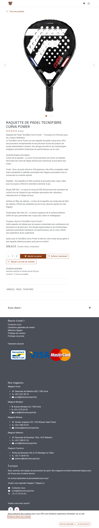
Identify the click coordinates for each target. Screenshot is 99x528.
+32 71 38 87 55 (22, 456)
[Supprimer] (8, 256)
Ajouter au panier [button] (34, 256)
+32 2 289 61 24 (22, 440)
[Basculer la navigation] (88, 3)
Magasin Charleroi (16, 448)
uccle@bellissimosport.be (26, 397)
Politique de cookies (16, 333)
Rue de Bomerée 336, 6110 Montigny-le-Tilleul (34, 453)
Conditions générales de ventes (21, 327)
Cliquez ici (39, 483)
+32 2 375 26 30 (21, 409)
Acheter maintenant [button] (59, 256)
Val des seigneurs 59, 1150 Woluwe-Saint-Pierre (35, 422)
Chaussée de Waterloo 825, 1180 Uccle (31, 391)
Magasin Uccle (14, 386)
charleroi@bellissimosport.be (27, 458)
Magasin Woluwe (15, 417)
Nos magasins (15, 382)
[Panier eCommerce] (83, 3)
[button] (5, 65)
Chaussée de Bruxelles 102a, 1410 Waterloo (33, 437)
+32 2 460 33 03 (22, 425)
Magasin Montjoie (15, 402)
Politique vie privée (16, 336)
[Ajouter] (17, 256)
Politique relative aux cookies (19, 517)
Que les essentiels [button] (67, 524)
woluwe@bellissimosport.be (27, 428)
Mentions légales (15, 330)
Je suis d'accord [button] (83, 524)
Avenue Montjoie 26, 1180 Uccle (27, 407)
